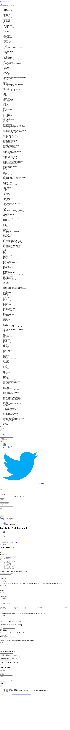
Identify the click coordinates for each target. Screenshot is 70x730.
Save (4, 531)
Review (2, 569)
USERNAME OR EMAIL (6, 655)
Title (1, 559)
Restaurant (5, 523)
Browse (8, 557)
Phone (1, 636)
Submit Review (13, 542)
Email (1, 558)
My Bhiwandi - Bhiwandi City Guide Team (21, 694)
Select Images (3, 557)
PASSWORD (3, 657)
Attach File (2, 642)
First (1, 627)
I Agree (3, 494)
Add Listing (2, 1)
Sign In (4, 433)
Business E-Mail (16, 631)
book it (65, 607)
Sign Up (4, 434)
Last (1, 629)
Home (4, 522)
